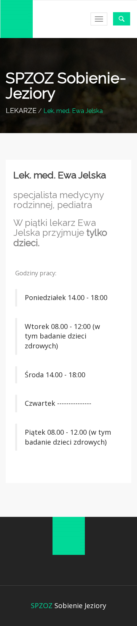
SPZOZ (42, 605)
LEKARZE (21, 110)
